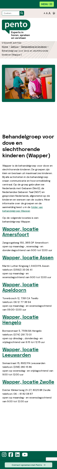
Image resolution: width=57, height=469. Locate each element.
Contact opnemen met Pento (27, 465)
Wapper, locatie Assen (28, 258)
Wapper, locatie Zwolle (28, 382)
